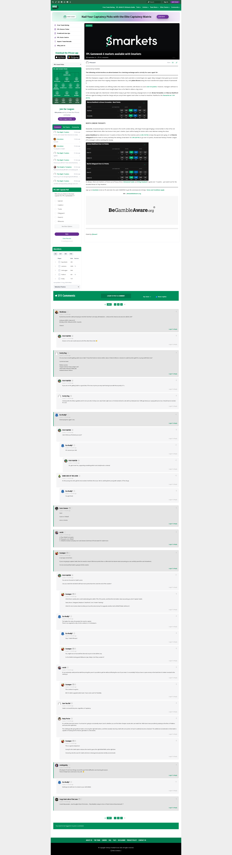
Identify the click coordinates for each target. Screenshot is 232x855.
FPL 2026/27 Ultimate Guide (125, 7)
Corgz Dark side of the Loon (68, 799)
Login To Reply (173, 329)
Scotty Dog (63, 353)
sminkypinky (63, 765)
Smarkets (89, 25)
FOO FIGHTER (66, 336)
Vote (66, 234)
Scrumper (62, 553)
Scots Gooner (63, 508)
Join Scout (175, 2)
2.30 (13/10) (144, 135)
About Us (89, 840)
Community (175, 7)
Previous (105, 304)
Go (149, 2)
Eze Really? (63, 415)
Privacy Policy (132, 840)
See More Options (67, 226)
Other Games (164, 7)
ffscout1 (94, 234)
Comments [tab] (57, 127)
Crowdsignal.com (67, 241)
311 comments (104, 57)
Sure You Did (66, 703)
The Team (97, 840)
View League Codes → (66, 119)
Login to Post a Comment (116, 296)
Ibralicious (62, 312)
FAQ (110, 840)
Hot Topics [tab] (66, 127)
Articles (144, 7)
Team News (153, 7)
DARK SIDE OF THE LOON (70, 476)
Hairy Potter (66, 718)
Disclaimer (121, 840)
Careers (104, 840)
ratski (61, 532)
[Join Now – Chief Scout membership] (116, 16)
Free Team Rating (109, 7)
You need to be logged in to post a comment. (70, 826)
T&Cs (114, 840)
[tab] (55, 253)
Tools (138, 7)
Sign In (166, 2)
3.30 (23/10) (135, 137)
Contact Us (142, 840)
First (109, 304)
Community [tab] (75, 127)
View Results (67, 238)
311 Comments (66, 295)
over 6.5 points (152, 87)
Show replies (162, 297)
